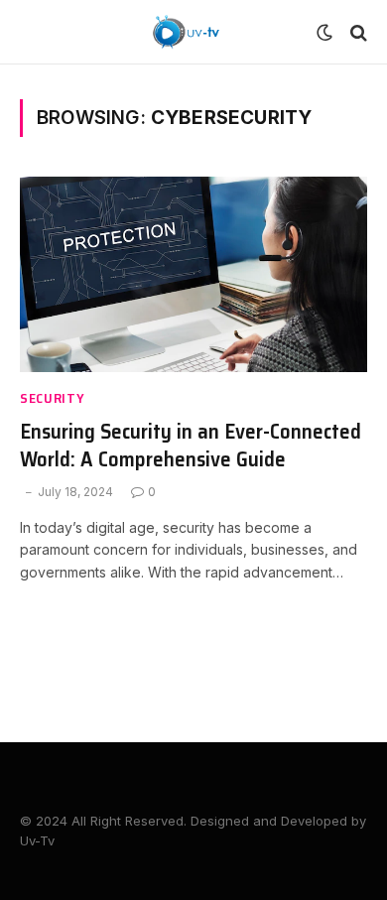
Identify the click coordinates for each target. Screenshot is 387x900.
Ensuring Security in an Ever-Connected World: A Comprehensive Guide (190, 445)
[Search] (356, 32)
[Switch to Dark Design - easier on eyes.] (324, 33)
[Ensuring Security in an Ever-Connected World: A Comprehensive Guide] (193, 274)
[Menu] (33, 32)
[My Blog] (186, 32)
